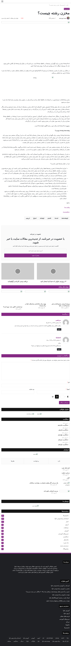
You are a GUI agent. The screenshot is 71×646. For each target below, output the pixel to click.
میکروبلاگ (66, 549)
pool (49, 218)
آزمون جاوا (67, 613)
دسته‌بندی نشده (64, 546)
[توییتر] (41, 576)
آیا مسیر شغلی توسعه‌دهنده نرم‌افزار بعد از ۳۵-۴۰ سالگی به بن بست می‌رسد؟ (45, 591)
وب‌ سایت (31, 389)
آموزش (67, 530)
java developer (50, 638)
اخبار (67, 521)
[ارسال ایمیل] (58, 18)
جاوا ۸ (27, 641)
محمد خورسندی (62, 18)
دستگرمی (66, 536)
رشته (27, 218)
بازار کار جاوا (66, 641)
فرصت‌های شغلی (65, 616)
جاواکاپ (33, 641)
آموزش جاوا (66, 610)
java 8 (62, 638)
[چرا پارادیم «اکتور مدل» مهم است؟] (11, 297)
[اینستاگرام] (37, 576)
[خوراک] (32, 576)
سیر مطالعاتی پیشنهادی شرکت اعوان (55, 601)
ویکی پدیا (67, 207)
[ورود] (5, 2)
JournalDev (66, 212)
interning (64, 218)
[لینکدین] (39, 576)
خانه (67, 5)
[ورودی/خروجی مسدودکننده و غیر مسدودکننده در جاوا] (59, 296)
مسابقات (66, 527)
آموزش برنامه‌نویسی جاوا (57, 585)
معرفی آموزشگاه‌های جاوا (55, 597)
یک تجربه (66, 543)
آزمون (67, 524)
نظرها (12, 461)
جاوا (34, 218)
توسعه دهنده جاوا (46, 641)
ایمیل (68, 389)
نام (68, 382)
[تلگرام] (34, 576)
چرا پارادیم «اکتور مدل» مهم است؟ (12, 307)
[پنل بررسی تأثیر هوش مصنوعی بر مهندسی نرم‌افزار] (64, 485)
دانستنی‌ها (62, 5)
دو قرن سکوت (66, 473)
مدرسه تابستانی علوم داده (51, 491)
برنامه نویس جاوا (56, 641)
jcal (43, 638)
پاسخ (59, 329)
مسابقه (9, 641)
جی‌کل (68, 622)
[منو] (2, 2)
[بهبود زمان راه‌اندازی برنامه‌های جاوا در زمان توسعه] (35, 296)
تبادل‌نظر (66, 539)
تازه (59, 461)
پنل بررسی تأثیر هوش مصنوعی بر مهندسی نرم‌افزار (44, 483)
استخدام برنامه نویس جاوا (15, 638)
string (42, 218)
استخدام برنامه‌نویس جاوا (62, 518)
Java (56, 218)
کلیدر (68, 478)
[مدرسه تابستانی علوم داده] (64, 493)
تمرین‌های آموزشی (63, 533)
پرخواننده (36, 461)
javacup (57, 638)
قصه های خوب (66, 468)
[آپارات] (30, 576)
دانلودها (68, 625)
